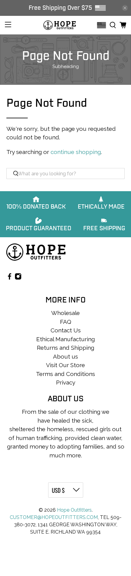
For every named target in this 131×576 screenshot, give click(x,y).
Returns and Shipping (65, 347)
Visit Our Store (65, 365)
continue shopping (76, 151)
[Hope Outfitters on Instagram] (18, 277)
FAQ (65, 321)
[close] (125, 8)
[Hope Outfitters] (59, 25)
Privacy (65, 382)
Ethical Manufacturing (65, 339)
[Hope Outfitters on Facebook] (9, 277)
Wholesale (65, 312)
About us (65, 356)
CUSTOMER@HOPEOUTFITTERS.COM (54, 517)
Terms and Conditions (65, 373)
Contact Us (66, 330)
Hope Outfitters (74, 510)
